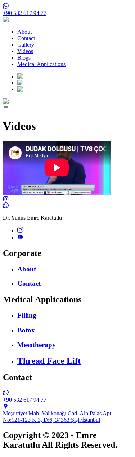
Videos (25, 51)
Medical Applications (41, 64)
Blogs (24, 58)
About (24, 32)
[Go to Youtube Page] (20, 238)
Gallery (25, 45)
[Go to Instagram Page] (20, 231)
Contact (26, 38)
